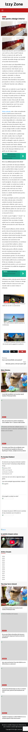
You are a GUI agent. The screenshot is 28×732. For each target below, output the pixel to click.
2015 (3, 577)
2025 (3, 558)
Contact (8, 726)
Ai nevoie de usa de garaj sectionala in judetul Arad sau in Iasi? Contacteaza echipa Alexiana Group (13, 463)
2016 (3, 575)
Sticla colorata (6, 111)
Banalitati (4, 658)
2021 (3, 566)
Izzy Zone (14, 4)
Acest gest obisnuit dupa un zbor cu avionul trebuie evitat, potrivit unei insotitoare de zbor (14, 690)
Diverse (4, 16)
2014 (3, 579)
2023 (3, 562)
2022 (3, 564)
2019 (3, 569)
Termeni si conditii (6, 724)
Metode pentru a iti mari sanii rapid (16, 363)
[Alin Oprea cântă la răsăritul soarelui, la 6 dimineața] (14, 318)
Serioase (4, 630)
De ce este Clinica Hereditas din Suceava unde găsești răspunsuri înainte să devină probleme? (13, 636)
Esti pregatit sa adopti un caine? (10, 496)
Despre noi (15, 724)
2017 (3, 573)
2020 (3, 568)
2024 (3, 560)
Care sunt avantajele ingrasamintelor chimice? (13, 481)
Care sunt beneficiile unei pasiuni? (12, 359)
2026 (3, 556)
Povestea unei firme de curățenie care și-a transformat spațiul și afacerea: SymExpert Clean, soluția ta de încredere (14, 449)
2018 (3, 571)
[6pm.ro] (3, 529)
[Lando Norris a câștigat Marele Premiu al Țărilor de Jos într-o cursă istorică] (13, 299)
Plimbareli (5, 713)
